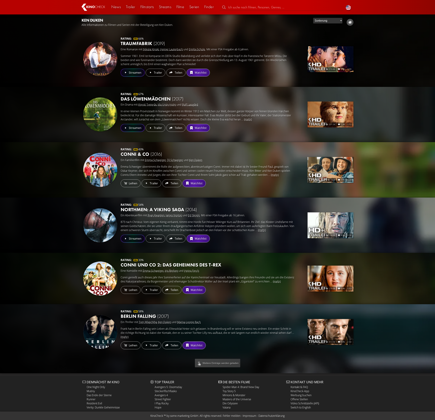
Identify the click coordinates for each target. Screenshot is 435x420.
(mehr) (248, 119)
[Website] (350, 22)
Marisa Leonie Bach (189, 322)
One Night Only (96, 387)
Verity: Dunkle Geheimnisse (103, 407)
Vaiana (226, 407)
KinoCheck (156, 416)
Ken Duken (195, 160)
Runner (91, 399)
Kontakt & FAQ (299, 387)
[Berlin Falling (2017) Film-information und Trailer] (100, 332)
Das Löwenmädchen (152, 99)
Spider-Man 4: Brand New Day (241, 387)
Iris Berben (171, 271)
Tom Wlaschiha (148, 322)
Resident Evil (94, 403)
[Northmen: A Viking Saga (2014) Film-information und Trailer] (100, 225)
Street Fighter (163, 399)
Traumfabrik (143, 43)
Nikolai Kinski (151, 49)
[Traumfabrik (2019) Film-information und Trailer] (100, 59)
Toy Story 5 (229, 391)
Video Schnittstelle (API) (305, 403)
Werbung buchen (301, 395)
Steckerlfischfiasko (166, 391)
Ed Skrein (194, 215)
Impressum (249, 416)
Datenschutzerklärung (271, 416)
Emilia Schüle (197, 49)
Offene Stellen (299, 399)
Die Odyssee (230, 403)
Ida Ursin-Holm (167, 104)
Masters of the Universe (237, 399)
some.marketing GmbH (184, 416)
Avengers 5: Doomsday (168, 387)
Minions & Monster (234, 395)
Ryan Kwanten (156, 215)
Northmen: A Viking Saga (159, 210)
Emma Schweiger (155, 160)
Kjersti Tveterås (147, 104)
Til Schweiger (175, 160)
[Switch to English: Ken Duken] (348, 7)
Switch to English (301, 407)
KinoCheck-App (300, 391)
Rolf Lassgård (190, 104)
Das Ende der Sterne (99, 395)
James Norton (174, 215)
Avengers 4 (161, 395)
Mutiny (91, 391)
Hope (158, 407)
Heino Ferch (191, 271)
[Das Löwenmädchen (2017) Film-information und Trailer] (100, 114)
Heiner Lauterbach (171, 49)
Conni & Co (141, 154)
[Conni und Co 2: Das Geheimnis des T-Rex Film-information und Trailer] (100, 279)
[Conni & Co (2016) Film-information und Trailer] (100, 170)
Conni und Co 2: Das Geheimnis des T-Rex (171, 265)
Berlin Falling (145, 316)
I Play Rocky (162, 403)
